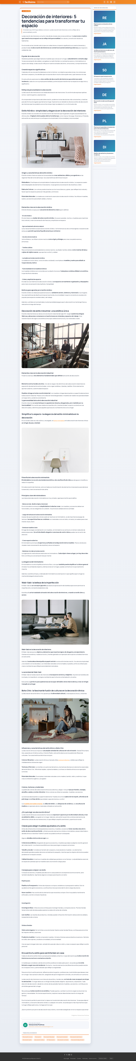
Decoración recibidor (62, 1037)
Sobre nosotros (93, 1058)
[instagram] (114, 2)
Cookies (79, 1058)
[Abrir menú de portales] (20, 2)
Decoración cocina (27, 1037)
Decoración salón (27, 1040)
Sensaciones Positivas (36, 1025)
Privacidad (73, 1058)
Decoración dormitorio (76, 1037)
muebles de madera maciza (33, 804)
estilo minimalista (58, 420)
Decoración (26, 11)
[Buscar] (67, 2)
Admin (111, 1058)
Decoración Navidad (49, 1037)
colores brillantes (63, 760)
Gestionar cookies (103, 1058)
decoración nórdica (39, 1040)
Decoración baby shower (77, 1040)
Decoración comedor (63, 1040)
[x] (107, 2)
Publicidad (85, 1058)
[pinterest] (111, 2)
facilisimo (30, 2)
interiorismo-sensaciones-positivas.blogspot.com (41, 1026)
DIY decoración (51, 1040)
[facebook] (104, 2)
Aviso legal (66, 1058)
